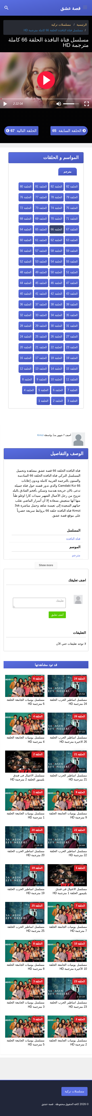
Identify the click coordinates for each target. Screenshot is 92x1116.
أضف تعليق (57, 614)
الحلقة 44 (25, 283)
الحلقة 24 (25, 336)
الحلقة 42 (56, 293)
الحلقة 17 (41, 358)
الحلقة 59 (72, 250)
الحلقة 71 (72, 218)
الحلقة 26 (56, 336)
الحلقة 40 (25, 293)
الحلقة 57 (41, 250)
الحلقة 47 (72, 283)
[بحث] (6, 7)
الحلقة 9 (42, 379)
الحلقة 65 (41, 229)
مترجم (67, 171)
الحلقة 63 (72, 240)
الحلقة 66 (56, 229)
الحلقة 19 (72, 358)
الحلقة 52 (25, 261)
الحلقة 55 (72, 261)
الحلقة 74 (56, 208)
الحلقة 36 (25, 304)
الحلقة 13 (41, 368)
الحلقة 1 (43, 401)
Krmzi (40, 435)
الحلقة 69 (41, 218)
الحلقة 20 (25, 347)
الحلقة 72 (25, 208)
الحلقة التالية (23, 131)
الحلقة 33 (41, 315)
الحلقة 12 (25, 368)
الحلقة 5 (43, 390)
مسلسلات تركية (74, 1091)
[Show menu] (85, 6)
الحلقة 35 (72, 315)
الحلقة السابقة (67, 131)
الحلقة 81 (41, 186)
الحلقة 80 (25, 186)
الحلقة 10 (56, 379)
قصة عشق (71, 8)
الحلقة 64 (25, 229)
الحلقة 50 (56, 272)
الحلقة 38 (56, 304)
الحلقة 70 (56, 218)
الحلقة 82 (72, 186)
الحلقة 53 (41, 261)
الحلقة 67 (72, 229)
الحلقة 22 (56, 347)
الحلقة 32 (25, 315)
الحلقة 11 (72, 379)
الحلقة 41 (41, 293)
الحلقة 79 (72, 197)
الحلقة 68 (25, 218)
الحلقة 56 (25, 250)
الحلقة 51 (72, 272)
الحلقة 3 (72, 401)
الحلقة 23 (72, 347)
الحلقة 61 (41, 240)
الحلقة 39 (72, 304)
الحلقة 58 (56, 250)
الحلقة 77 (41, 197)
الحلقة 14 (56, 368)
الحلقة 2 (58, 401)
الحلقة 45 (41, 283)
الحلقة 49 (41, 272)
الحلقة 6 (58, 390)
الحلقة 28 (25, 325)
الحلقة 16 (25, 358)
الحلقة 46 (56, 283)
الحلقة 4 (29, 390)
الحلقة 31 (72, 325)
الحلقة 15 (72, 368)
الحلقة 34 (56, 315)
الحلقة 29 (41, 325)
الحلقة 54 (56, 261)
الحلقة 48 (25, 272)
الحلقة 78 (56, 197)
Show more (46, 565)
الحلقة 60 (25, 240)
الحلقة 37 (41, 304)
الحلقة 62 (56, 240)
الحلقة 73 (41, 208)
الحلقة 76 (25, 197)
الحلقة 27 (72, 336)
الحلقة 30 (56, 325)
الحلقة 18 (56, 358)
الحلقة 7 (72, 390)
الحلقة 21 (41, 347)
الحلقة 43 (72, 293)
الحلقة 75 (72, 208)
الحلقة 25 (41, 336)
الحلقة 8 (27, 379)
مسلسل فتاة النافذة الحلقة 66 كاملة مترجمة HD (53, 30)
